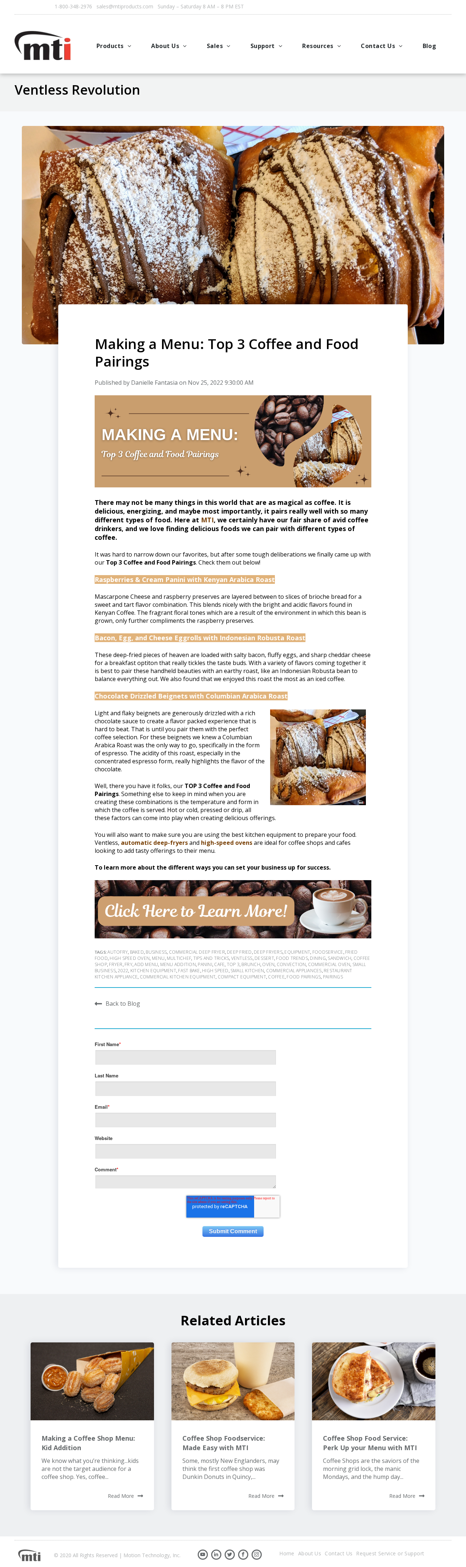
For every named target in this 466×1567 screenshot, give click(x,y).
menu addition (178, 964)
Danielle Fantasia (154, 383)
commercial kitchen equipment (178, 977)
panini (205, 964)
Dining (317, 958)
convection (291, 964)
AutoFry (117, 952)
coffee (276, 977)
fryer (115, 964)
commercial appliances (294, 970)
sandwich (339, 958)
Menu (158, 958)
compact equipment (242, 977)
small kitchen (247, 970)
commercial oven (329, 964)
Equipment (297, 952)
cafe (219, 964)
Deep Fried (239, 952)
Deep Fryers (268, 952)
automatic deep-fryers (153, 843)
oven (268, 964)
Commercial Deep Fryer (197, 952)
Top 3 (233, 964)
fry (129, 964)
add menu (146, 964)
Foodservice (327, 952)
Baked (137, 952)
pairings (333, 977)
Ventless (242, 958)
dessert (264, 958)
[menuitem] (114, 46)
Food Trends (292, 958)
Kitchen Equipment (153, 970)
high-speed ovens (226, 843)
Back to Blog (123, 1003)
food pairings (304, 977)
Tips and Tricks (211, 958)
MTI (207, 519)
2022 (123, 970)
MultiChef (179, 958)
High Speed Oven (130, 958)
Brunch (250, 964)
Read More (121, 1495)
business (156, 952)
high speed (215, 970)
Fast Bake (189, 970)
